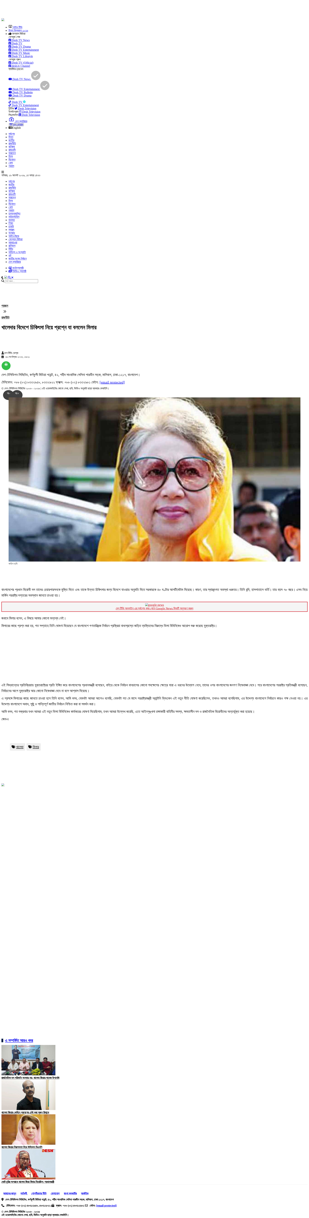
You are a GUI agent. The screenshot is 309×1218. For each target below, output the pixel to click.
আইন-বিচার (14, 236)
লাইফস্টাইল (14, 216)
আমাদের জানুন (9, 1193)
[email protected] (112, 382)
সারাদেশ (12, 153)
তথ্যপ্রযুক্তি (14, 213)
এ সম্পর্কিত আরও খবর (19, 1040)
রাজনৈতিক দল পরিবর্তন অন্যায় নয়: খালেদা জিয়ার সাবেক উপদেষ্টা (30, 1077)
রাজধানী (12, 149)
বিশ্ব (11, 156)
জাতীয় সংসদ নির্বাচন (18, 258)
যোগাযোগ (55, 1193)
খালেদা (19, 747)
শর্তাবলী (24, 1193)
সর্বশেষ (12, 133)
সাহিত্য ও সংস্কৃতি (17, 252)
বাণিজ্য (12, 146)
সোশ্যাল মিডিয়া (16, 239)
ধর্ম (10, 255)
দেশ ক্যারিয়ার (15, 261)
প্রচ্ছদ (4, 305)
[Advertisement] (88, 9)
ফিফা (11, 137)
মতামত (12, 220)
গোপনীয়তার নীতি (38, 1193)
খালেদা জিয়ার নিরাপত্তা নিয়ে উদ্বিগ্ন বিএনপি (21, 1147)
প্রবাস (11, 166)
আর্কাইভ (85, 1193)
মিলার (36, 747)
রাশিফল (12, 245)
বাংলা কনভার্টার (70, 1193)
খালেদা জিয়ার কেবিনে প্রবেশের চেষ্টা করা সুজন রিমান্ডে (25, 1112)
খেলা (11, 162)
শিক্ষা (11, 223)
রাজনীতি (12, 143)
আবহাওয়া (13, 242)
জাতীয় (11, 140)
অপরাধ (12, 232)
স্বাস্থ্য (11, 229)
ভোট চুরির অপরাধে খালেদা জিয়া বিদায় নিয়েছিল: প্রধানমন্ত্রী (27, 1181)
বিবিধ (11, 248)
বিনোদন (12, 159)
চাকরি (11, 226)
